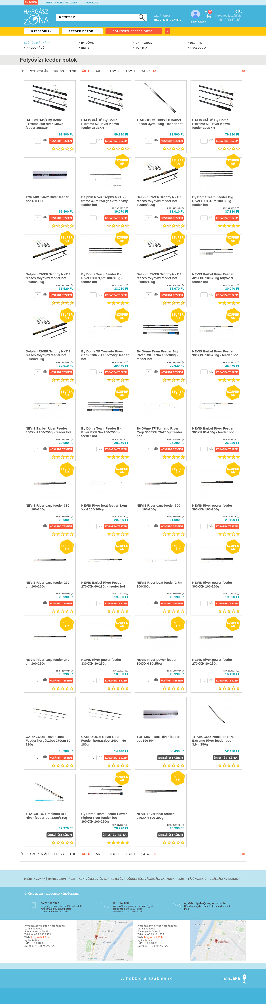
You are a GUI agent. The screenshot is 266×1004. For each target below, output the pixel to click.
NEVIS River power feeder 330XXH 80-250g (101, 661)
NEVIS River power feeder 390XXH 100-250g (212, 507)
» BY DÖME (86, 42)
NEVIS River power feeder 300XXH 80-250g (157, 661)
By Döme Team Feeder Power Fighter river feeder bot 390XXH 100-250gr (104, 817)
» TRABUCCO (196, 47)
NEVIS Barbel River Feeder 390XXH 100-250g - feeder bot (215, 353)
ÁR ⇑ (100, 71)
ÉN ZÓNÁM (31, 2)
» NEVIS (84, 47)
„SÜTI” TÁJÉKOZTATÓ (192, 879)
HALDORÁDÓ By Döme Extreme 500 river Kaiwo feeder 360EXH (100, 124)
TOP (72, 71)
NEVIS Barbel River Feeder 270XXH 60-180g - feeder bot (103, 584)
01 (244, 71)
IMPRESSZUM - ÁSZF (62, 879)
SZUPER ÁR (39, 71)
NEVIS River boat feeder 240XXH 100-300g (155, 816)
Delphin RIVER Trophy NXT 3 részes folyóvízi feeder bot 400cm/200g (159, 201)
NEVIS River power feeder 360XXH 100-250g (212, 584)
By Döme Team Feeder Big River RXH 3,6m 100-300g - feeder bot (101, 278)
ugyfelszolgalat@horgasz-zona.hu (205, 903)
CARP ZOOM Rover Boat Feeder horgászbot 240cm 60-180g (104, 740)
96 (154, 71)
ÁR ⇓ (86, 71)
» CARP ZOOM (143, 42)
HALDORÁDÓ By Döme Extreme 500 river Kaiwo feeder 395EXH (44, 124)
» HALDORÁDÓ (34, 47)
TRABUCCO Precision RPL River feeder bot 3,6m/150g (46, 816)
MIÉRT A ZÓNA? (34, 879)
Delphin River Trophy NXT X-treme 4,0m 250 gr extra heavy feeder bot (104, 201)
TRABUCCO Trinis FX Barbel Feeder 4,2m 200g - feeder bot (160, 122)
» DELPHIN (194, 42)
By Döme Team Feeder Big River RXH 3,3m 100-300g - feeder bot (157, 355)
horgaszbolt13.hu (154, 937)
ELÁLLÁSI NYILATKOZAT (226, 879)
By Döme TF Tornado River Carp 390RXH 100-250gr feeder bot (105, 355)
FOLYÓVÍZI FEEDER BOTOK (134, 31)
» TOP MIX (140, 47)
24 (143, 71)
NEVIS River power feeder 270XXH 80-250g (212, 661)
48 (149, 71)
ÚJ (22, 71)
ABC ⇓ (114, 71)
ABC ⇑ (130, 71)
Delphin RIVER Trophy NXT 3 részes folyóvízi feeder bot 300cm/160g (48, 355)
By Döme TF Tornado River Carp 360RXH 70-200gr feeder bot (159, 432)
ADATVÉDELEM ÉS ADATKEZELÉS (101, 879)
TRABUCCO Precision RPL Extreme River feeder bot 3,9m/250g (213, 740)
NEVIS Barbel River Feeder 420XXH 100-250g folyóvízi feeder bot (213, 278)
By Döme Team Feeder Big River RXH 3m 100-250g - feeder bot (101, 432)
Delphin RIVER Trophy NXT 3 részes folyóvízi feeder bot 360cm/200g (48, 278)
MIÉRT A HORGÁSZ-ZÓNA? (61, 2)
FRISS (59, 71)
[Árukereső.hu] (33, 983)
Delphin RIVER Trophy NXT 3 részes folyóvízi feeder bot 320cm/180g (159, 278)
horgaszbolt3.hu (40, 937)
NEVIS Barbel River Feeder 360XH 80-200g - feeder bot (213, 430)
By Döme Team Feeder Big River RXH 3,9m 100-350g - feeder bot (212, 201)
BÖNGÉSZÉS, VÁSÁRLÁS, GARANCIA (150, 879)
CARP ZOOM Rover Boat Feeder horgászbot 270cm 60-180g (48, 740)
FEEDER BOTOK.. (82, 31)
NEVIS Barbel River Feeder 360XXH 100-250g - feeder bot (48, 430)
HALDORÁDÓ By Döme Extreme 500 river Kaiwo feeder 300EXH (211, 124)
